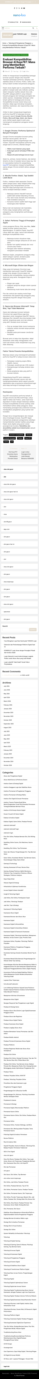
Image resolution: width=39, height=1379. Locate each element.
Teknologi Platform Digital (12, 1315)
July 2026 (6, 686)
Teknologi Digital (9, 1279)
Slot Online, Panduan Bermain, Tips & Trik (16, 1186)
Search (5, 626)
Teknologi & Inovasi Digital (12, 1250)
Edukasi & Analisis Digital (11, 818)
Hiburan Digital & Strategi (11, 883)
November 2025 (8, 716)
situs (5, 514)
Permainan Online (9, 1121)
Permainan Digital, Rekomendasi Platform (16, 1108)
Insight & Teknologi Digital (12, 894)
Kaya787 (28, 438)
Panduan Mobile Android (11, 1037)
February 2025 (8, 750)
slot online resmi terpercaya (12, 1178)
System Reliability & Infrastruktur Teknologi (17, 1233)
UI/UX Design (8, 1344)
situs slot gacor (8, 499)
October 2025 (8, 720)
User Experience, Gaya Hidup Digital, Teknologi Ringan (20, 1351)
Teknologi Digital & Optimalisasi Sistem (16, 1283)
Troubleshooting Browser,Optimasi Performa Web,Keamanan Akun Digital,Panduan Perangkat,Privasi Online (17, 1338)
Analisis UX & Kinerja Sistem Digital (14, 810)
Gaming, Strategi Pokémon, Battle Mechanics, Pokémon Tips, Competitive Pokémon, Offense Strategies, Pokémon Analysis (18, 873)
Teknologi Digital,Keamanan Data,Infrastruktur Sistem (20, 1300)
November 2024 (8, 761)
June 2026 (7, 690)
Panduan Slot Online (10, 1054)
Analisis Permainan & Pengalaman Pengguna (17, 791)
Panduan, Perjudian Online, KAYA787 (14, 1075)
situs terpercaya (8, 582)
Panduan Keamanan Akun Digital (13, 1024)
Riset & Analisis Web (10, 1142)
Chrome (28, 435)
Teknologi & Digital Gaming (12, 1241)
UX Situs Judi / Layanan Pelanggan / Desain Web (18, 1359)
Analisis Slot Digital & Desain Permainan (16, 798)
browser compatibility (16, 435)
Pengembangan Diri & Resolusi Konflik (15, 1091)
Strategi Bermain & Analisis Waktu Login (16, 1218)
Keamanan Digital (9, 920)
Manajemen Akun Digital (11, 999)
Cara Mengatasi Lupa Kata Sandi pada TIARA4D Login (20, 641)
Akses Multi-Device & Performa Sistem (15, 780)
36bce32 (7, 71)
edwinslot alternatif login (11, 829)
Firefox (20, 438)
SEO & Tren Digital (9, 1151)
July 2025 (6, 731)
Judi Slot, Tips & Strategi (11, 905)
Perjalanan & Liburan (10, 1100)
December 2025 (8, 712)
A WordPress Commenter (12, 675)
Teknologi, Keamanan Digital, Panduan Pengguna (18, 1319)
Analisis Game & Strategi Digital (13, 783)
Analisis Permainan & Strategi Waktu (15, 795)
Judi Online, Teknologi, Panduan (13, 901)
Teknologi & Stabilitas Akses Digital (14, 1265)
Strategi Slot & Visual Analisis (13, 1226)
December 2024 (8, 758)
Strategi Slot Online (9, 1229)
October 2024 (8, 765)
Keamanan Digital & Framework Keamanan (16, 932)
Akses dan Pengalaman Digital (13, 776)
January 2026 (8, 709)
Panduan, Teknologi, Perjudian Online (15, 1079)
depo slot (6, 529)
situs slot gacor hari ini (11, 492)
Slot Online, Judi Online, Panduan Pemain (16, 1182)
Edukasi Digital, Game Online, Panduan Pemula (18, 821)
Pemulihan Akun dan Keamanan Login (15, 1083)
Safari (6, 442)
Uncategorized (8, 1347)
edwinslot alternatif (9, 825)
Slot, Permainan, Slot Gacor (12, 1209)
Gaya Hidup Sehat (9, 879)
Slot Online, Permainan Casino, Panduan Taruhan (18, 1189)
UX (12, 442)
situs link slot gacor (10, 484)
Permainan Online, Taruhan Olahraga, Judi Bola (18, 1125)
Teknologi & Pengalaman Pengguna (16, 55)
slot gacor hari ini (9, 544)
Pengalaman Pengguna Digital (13, 1087)
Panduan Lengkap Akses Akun (13, 1028)
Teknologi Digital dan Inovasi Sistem (15, 1286)
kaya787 (6, 165)
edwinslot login (8, 833)
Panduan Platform (9, 1045)
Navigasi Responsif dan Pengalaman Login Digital (19, 1003)
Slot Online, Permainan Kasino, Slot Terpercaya (18, 1193)
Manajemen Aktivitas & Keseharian (14, 995)
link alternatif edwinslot (11, 984)
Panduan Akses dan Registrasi (13, 1016)
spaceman (7, 612)
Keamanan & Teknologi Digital (13, 909)
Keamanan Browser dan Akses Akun (15, 916)
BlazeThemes (20, 1375)
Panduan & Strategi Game (11, 1007)
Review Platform (9, 1138)
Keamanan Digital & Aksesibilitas (14, 924)
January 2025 (8, 754)
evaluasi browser (9, 438)
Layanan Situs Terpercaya (11, 980)
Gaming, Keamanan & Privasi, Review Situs (16, 867)
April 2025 (7, 742)
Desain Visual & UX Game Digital (13, 814)
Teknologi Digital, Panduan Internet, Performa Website (20, 1296)
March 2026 (7, 701)
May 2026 (7, 694)
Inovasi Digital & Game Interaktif (13, 890)
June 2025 (7, 735)
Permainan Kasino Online (11, 1111)
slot (5, 507)
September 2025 (9, 724)
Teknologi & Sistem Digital (12, 1262)
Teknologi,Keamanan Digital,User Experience (17, 1323)
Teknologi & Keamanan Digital (13, 1254)
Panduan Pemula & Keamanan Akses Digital (17, 1041)
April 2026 (7, 697)
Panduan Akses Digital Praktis (13, 1020)
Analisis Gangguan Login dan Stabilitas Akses (17, 787)
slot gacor (7, 537)
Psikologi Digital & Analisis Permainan (15, 1134)
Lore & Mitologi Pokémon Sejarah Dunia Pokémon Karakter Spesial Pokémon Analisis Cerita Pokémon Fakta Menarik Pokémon (19, 990)
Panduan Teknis (8, 1072)
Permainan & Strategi (10, 1104)
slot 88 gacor (8, 522)
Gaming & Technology (10, 863)
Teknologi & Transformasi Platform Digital (16, 1269)
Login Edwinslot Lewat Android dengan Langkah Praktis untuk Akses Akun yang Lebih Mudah (17, 2)
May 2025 (7, 739)
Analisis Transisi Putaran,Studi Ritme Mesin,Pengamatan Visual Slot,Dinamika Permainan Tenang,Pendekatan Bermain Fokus (19, 804)
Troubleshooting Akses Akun (12, 1332)
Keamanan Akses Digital (11, 913)
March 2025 (7, 746)
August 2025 (7, 727)
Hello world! (25, 675)
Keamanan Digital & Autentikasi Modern (16, 928)
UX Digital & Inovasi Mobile (12, 1355)
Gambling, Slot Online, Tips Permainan (15, 848)
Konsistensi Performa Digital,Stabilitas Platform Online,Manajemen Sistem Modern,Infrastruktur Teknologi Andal (18, 974)
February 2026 (8, 705)
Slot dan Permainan (10, 1167)
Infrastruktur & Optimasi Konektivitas (15, 886)
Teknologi (7, 1237)
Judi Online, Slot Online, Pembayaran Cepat (17, 898)
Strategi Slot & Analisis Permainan (14, 1222)
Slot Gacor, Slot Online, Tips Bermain (15, 1174)
